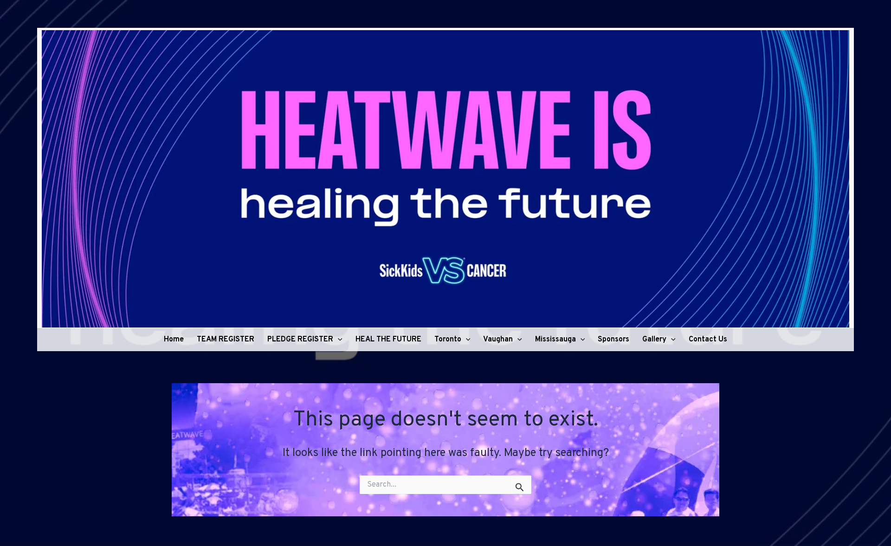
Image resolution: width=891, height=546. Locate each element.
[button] (337, 339)
